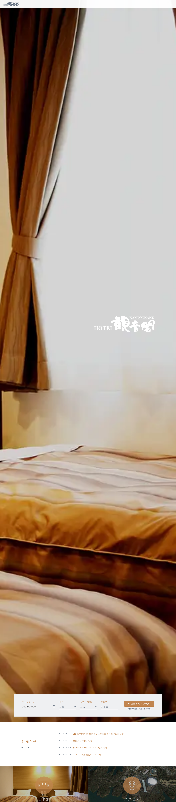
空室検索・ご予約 (140, 703)
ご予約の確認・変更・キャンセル (139, 709)
